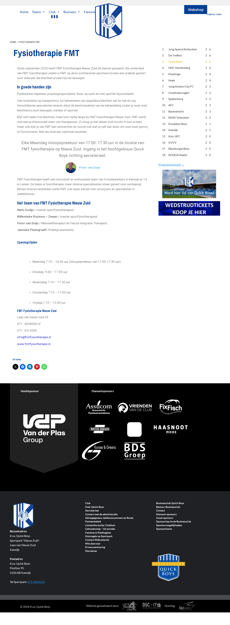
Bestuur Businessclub (168, 507)
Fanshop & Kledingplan (98, 532)
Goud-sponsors (164, 518)
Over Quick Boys (94, 507)
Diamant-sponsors (166, 514)
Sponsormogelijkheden (169, 525)
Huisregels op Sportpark (98, 536)
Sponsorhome (164, 529)
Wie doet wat (92, 543)
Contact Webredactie (97, 540)
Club (52, 12)
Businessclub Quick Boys (170, 503)
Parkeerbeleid (93, 521)
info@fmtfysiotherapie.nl (34, 337)
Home (24, 12)
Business (69, 12)
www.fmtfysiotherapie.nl (33, 344)
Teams (36, 12)
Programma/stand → (171, 164)
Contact (160, 510)
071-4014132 (36, 581)
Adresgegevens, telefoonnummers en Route (109, 518)
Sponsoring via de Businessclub (173, 521)
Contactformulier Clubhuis (100, 525)
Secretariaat (92, 510)
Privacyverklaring (95, 547)
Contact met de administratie (101, 514)
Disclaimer (91, 551)
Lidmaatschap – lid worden (100, 529)
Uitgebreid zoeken (214, 14)
